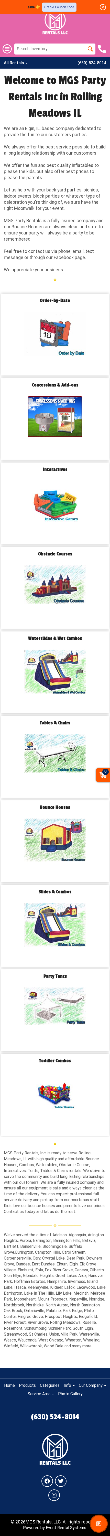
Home (9, 1385)
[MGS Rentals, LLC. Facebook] (47, 1481)
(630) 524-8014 (92, 62)
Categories (50, 1385)
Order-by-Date (55, 300)
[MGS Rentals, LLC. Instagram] (54, 1495)
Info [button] (68, 1385)
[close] (103, 7)
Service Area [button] (39, 1393)
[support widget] (99, 1524)
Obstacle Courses (55, 554)
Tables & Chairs (55, 723)
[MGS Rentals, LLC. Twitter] (61, 1481)
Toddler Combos (55, 1061)
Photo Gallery (70, 1393)
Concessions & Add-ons (55, 385)
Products (27, 1385)
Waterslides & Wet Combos (55, 638)
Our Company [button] (91, 1385)
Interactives (55, 469)
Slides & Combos (55, 892)
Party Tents (55, 976)
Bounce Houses (55, 807)
